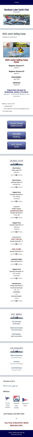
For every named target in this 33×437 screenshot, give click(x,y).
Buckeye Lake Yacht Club (16, 9)
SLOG (12, 104)
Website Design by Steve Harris (16, 434)
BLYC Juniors (7, 104)
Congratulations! (8, 106)
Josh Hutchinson (16, 368)
